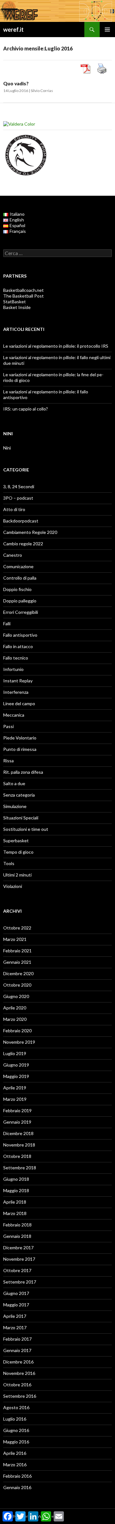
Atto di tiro (14, 509)
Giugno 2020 (16, 996)
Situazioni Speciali (20, 817)
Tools (8, 863)
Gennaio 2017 (17, 1350)
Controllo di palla (19, 578)
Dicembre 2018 (18, 1133)
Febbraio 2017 (17, 1339)
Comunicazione (18, 566)
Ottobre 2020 (17, 985)
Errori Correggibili (20, 612)
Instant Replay (18, 680)
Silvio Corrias (42, 90)
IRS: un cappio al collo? (25, 408)
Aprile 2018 (14, 1202)
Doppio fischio (17, 589)
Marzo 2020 (15, 1019)
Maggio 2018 (16, 1190)
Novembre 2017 (19, 1259)
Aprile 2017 (14, 1316)
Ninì (7, 447)
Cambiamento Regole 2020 (30, 532)
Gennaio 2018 (17, 1236)
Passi (8, 726)
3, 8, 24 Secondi (18, 486)
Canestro (12, 555)
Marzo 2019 (15, 1099)
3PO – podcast (18, 498)
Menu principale (107, 29)
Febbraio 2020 (17, 1030)
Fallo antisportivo (20, 635)
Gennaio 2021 (17, 962)
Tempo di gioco (18, 852)
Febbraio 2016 (17, 1476)
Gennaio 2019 (17, 1122)
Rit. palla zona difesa (23, 772)
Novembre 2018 (19, 1144)
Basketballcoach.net (23, 290)
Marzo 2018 (15, 1213)
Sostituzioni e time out (25, 829)
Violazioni (12, 886)
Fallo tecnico (15, 657)
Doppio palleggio (19, 600)
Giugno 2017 (16, 1293)
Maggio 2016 (16, 1441)
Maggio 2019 (16, 1076)
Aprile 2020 (14, 1007)
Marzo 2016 (15, 1464)
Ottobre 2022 (17, 927)
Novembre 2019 (19, 1042)
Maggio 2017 (16, 1304)
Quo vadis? (16, 83)
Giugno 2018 (16, 1179)
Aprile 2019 (14, 1087)
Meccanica (13, 715)
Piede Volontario (19, 737)
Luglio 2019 (14, 1053)
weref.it (13, 29)
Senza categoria (19, 795)
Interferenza (15, 692)
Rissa (8, 760)
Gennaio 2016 (17, 1487)
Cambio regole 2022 (23, 543)
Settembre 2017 (19, 1281)
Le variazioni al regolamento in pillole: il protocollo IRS (55, 346)
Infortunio (13, 669)
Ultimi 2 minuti (17, 874)
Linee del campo (19, 703)
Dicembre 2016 (18, 1361)
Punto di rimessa (19, 749)
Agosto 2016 (16, 1407)
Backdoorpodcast (20, 520)
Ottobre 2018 (17, 1156)
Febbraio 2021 (17, 950)
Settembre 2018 (19, 1167)
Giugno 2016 (16, 1430)
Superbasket (16, 840)
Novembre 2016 (19, 1373)
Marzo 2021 (15, 939)
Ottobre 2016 (17, 1384)
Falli (7, 623)
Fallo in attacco (18, 646)
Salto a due (14, 783)
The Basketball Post (23, 296)
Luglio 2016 (14, 1419)
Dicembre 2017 (18, 1247)
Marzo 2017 (15, 1327)
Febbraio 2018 (17, 1224)
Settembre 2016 (19, 1396)
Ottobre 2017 (17, 1270)
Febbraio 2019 (17, 1110)
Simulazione (15, 806)
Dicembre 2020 (18, 973)
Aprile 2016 (14, 1453)
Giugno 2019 (16, 1064)
